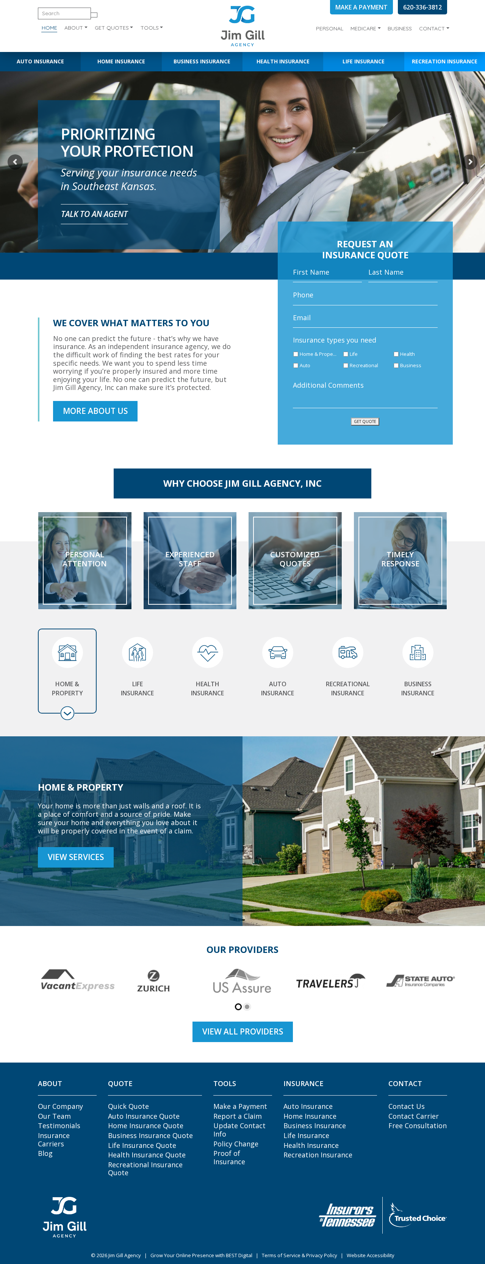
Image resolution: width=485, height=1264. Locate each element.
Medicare (363, 28)
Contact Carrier (413, 1116)
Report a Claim (237, 1116)
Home (49, 27)
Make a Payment (240, 1106)
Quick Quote (128, 1106)
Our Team (54, 1116)
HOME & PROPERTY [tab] (67, 688)
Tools (150, 27)
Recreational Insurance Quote (145, 1169)
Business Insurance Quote (150, 1135)
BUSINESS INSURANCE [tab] (417, 688)
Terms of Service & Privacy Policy (299, 1255)
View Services (76, 857)
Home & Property (319, 354)
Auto (305, 365)
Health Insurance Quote (147, 1154)
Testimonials (59, 1125)
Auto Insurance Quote (144, 1116)
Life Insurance (364, 61)
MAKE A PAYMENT (361, 7)
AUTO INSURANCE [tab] (277, 688)
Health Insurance (283, 61)
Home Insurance (121, 61)
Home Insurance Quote (145, 1125)
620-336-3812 (422, 7)
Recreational (364, 365)
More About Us (95, 411)
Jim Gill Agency (124, 1255)
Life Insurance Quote (142, 1145)
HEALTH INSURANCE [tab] (207, 688)
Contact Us (406, 1106)
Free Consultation (417, 1125)
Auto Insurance (40, 61)
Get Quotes (112, 27)
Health (407, 354)
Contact (432, 28)
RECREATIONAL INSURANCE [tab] (348, 688)
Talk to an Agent (94, 214)
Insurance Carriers (54, 1139)
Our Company (60, 1106)
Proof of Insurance (229, 1157)
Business (400, 28)
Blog (45, 1153)
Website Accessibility (370, 1255)
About (73, 27)
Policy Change (235, 1143)
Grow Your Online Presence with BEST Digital (201, 1255)
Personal (329, 28)
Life (354, 354)
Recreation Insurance (444, 61)
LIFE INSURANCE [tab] (137, 688)
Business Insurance (202, 61)
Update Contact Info (239, 1129)
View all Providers (242, 1031)
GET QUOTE (365, 421)
